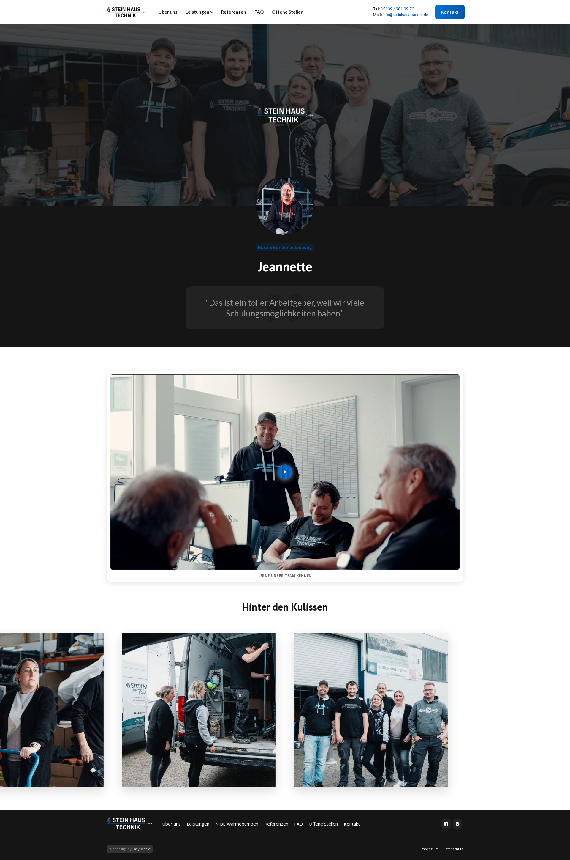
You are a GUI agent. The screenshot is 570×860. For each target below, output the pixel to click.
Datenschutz (453, 849)
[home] (126, 12)
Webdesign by (129, 849)
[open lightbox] (199, 710)
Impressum (430, 849)
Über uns (168, 12)
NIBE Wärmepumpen (236, 824)
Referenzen (233, 12)
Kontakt (450, 12)
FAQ (259, 12)
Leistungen (197, 12)
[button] (199, 12)
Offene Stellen (287, 12)
